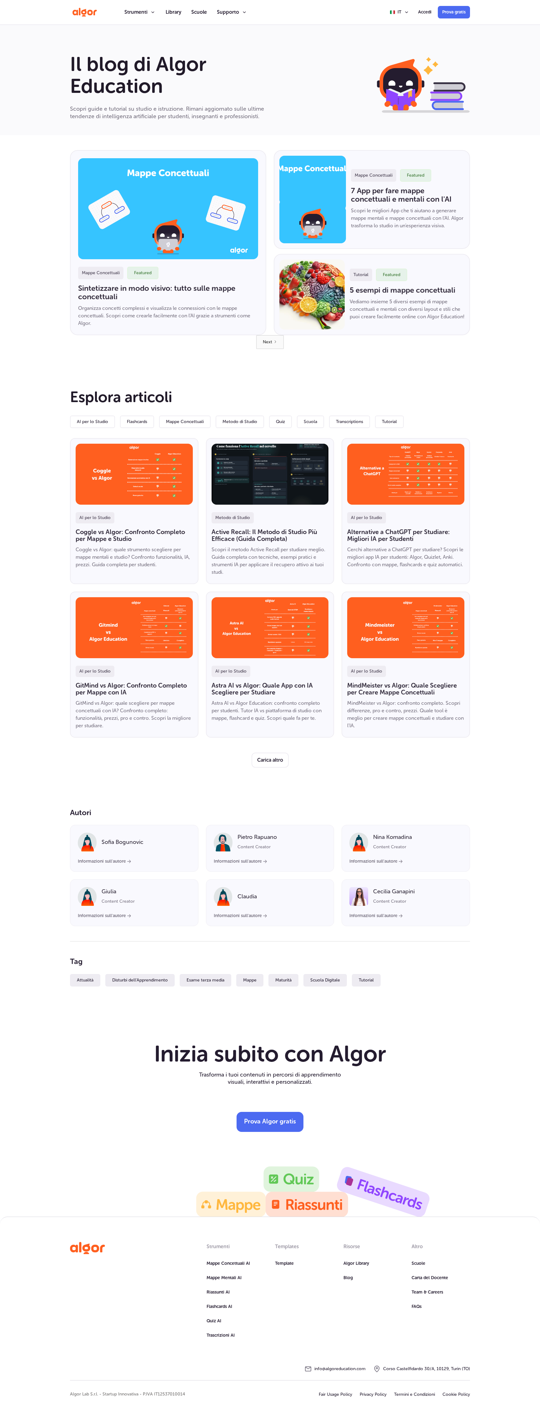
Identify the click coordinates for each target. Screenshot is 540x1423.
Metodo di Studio (239, 421)
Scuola (310, 421)
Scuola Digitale (325, 980)
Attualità (85, 980)
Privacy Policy (373, 1394)
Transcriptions (349, 421)
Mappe (250, 980)
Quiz (280, 421)
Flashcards (137, 421)
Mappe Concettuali (185, 421)
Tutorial (389, 421)
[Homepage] (87, 1248)
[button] (140, 12)
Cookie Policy (456, 1394)
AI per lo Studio (92, 421)
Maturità (283, 980)
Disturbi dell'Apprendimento (140, 980)
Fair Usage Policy (335, 1394)
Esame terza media (205, 980)
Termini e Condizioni (414, 1394)
